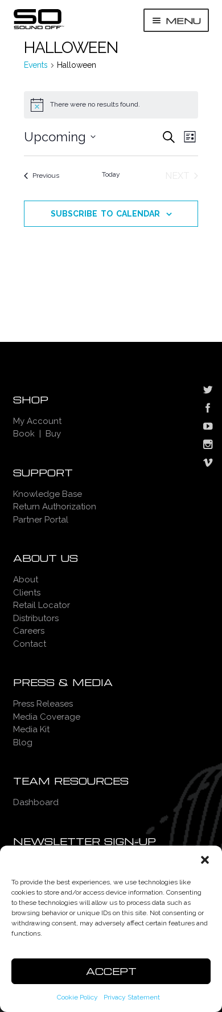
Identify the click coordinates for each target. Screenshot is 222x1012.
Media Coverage (46, 717)
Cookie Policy (77, 997)
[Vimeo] (207, 463)
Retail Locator (41, 605)
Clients (26, 592)
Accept (111, 971)
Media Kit (31, 729)
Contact (29, 644)
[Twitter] (207, 390)
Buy (53, 434)
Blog (22, 742)
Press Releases (43, 704)
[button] (205, 860)
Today (111, 174)
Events (36, 65)
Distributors (36, 618)
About (25, 579)
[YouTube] (207, 427)
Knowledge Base (47, 494)
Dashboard (36, 802)
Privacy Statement (132, 997)
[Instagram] (207, 445)
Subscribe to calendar (105, 213)
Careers (28, 631)
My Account (37, 421)
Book (24, 434)
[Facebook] (207, 409)
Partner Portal (40, 520)
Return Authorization (54, 506)
